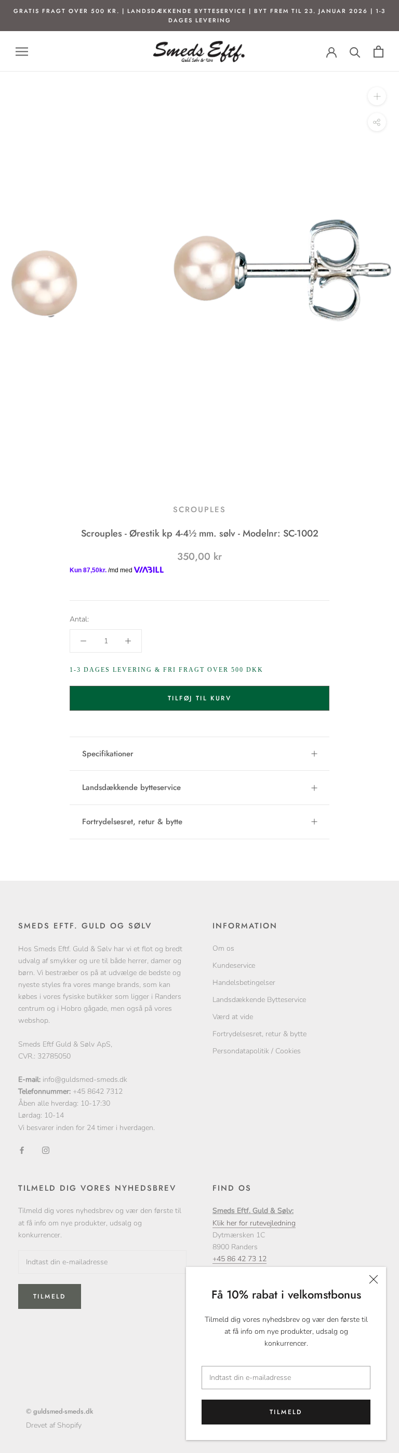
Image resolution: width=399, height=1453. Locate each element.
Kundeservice (233, 965)
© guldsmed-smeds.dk (59, 1411)
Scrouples (199, 509)
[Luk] (373, 1279)
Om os (223, 948)
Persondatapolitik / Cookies (256, 1051)
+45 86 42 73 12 (239, 1259)
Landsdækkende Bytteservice (259, 1000)
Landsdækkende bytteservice (131, 787)
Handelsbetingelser (243, 983)
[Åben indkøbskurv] (378, 52)
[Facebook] (21, 1150)
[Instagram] (45, 1150)
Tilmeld (286, 1412)
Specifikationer (108, 753)
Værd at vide (232, 1017)
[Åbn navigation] (22, 51)
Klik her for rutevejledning (254, 1223)
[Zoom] (377, 96)
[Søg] (355, 51)
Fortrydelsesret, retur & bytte (132, 821)
